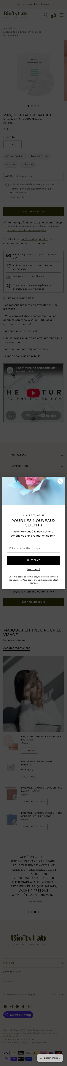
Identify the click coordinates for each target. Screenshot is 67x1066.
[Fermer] (60, 481)
